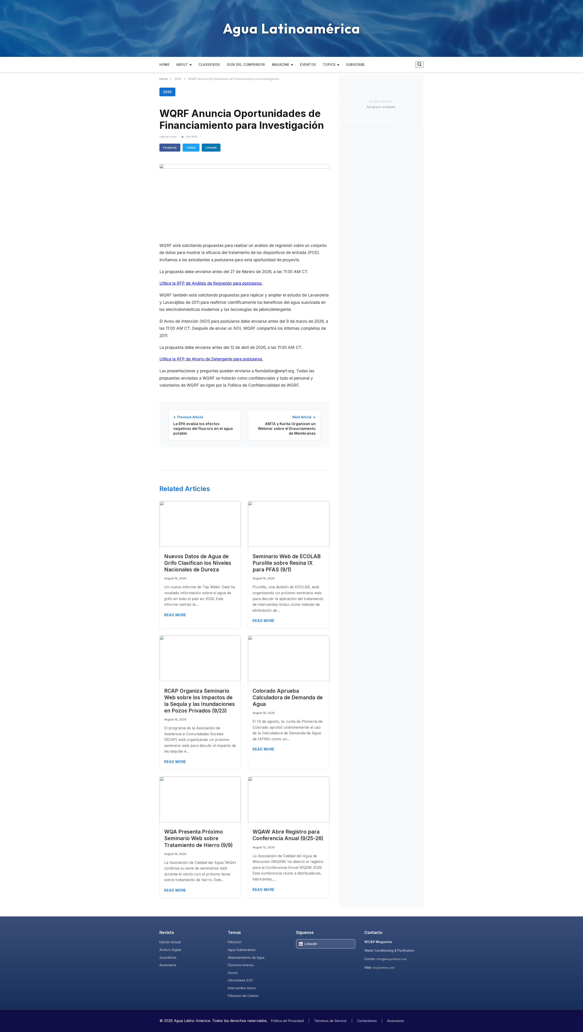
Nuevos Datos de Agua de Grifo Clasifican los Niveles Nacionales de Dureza (197, 563)
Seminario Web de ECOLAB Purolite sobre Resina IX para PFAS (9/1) (287, 563)
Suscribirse (167, 957)
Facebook (170, 147)
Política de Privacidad (287, 1021)
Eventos (308, 64)
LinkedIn (211, 147)
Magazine (280, 64)
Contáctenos (367, 1021)
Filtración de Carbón (243, 996)
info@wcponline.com (392, 959)
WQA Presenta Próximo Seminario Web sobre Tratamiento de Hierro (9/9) (198, 838)
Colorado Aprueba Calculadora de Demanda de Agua (288, 697)
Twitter (191, 147)
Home (164, 64)
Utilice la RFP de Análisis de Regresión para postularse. (211, 283)
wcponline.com (384, 967)
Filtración (234, 942)
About (182, 64)
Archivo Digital (170, 950)
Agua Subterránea (241, 950)
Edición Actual (170, 942)
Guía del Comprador (246, 64)
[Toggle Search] (419, 64)
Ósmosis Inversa (240, 965)
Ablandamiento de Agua (246, 957)
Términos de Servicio (330, 1021)
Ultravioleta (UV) (240, 980)
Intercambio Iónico (242, 988)
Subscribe (355, 64)
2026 (167, 92)
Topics (329, 64)
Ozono (233, 973)
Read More (175, 615)
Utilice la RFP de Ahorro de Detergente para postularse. (211, 359)
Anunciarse (167, 965)
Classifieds (209, 64)
